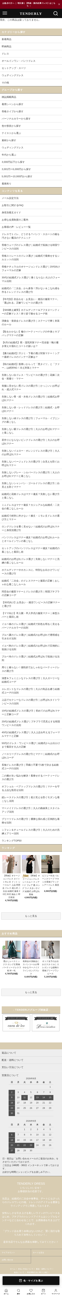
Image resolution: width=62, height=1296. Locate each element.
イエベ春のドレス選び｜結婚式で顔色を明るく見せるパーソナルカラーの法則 (31, 626)
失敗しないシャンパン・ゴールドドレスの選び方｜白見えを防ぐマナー (31, 485)
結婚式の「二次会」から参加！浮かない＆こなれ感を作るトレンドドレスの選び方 (31, 290)
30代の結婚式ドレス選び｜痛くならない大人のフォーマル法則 (31, 279)
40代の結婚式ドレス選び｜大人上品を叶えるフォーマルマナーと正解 (31, 734)
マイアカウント (8, 1252)
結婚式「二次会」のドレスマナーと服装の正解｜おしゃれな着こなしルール (31, 582)
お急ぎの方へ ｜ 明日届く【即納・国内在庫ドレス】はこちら (28, 4)
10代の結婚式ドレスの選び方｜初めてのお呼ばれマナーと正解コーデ (31, 712)
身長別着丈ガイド (11, 212)
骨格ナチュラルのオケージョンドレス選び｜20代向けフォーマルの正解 (31, 268)
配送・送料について (44, 1269)
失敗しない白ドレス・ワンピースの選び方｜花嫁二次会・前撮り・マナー (31, 377)
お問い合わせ (7, 1260)
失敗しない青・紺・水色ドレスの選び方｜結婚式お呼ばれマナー (31, 398)
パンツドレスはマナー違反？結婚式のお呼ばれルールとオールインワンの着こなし (31, 539)
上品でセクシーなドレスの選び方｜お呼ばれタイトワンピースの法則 (31, 701)
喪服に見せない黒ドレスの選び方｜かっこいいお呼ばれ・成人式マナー (31, 387)
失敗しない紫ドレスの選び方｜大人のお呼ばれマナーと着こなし (31, 431)
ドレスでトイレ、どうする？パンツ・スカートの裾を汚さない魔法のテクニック (31, 236)
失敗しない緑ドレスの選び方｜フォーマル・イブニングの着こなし (31, 420)
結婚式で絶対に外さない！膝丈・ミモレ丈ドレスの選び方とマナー (31, 517)
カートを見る (38, 1252)
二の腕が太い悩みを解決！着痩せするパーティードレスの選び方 (31, 777)
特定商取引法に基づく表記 (37, 1272)
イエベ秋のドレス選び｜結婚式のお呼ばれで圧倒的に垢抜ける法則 (31, 647)
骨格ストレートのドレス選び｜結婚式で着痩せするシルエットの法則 (31, 257)
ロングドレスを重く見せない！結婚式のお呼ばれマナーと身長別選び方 (31, 528)
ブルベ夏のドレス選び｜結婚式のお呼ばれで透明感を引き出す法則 (31, 636)
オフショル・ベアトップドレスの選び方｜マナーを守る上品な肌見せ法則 (31, 788)
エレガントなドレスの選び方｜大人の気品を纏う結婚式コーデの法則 (31, 691)
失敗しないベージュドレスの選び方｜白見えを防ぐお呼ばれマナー (31, 463)
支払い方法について (25, 1269)
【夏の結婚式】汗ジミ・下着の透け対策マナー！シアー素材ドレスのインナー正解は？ (31, 355)
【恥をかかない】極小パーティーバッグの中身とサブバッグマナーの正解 (31, 333)
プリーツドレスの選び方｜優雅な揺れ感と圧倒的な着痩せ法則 (31, 821)
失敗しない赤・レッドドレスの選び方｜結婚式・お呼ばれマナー (31, 409)
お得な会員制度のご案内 (15, 219)
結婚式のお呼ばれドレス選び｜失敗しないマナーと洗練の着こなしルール (31, 561)
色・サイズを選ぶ (33, 1280)
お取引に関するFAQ (12, 205)
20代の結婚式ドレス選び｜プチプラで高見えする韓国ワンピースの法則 (31, 723)
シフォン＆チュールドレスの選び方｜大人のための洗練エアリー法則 (31, 831)
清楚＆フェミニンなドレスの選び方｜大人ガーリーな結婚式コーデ (31, 680)
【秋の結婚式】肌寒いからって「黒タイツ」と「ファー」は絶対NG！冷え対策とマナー (31, 366)
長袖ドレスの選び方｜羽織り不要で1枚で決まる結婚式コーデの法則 (30, 766)
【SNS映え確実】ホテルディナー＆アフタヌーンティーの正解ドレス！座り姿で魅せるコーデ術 (31, 312)
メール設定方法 (10, 198)
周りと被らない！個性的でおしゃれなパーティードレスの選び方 (31, 669)
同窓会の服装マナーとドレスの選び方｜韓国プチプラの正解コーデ (31, 593)
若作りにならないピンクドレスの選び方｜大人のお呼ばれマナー (31, 442)
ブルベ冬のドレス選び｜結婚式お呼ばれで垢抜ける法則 (31, 658)
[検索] (55, 13)
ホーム (12, 1269)
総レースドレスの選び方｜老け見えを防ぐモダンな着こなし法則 (31, 799)
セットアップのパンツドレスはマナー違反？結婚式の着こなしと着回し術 (31, 550)
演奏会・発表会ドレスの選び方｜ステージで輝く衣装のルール (31, 322)
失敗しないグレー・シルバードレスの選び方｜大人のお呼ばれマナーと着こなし (31, 474)
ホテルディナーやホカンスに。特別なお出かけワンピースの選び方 (31, 571)
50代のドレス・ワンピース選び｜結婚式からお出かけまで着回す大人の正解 (31, 745)
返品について (19, 1272)
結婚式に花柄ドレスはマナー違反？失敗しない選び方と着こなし (31, 496)
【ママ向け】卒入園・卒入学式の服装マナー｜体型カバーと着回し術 (31, 615)
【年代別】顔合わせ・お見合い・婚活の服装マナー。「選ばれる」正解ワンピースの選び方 (31, 301)
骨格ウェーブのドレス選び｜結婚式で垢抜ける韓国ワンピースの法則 (31, 247)
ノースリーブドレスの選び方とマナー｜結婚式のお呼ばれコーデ (31, 756)
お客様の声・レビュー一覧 (16, 227)
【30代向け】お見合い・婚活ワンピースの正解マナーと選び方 (31, 604)
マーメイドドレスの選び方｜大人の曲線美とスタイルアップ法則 (31, 810)
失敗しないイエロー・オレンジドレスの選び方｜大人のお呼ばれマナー (31, 452)
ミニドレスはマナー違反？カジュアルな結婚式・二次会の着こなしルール (31, 507)
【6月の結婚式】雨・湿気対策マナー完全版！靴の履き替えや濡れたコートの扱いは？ (30, 344)
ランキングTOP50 (12, 840)
